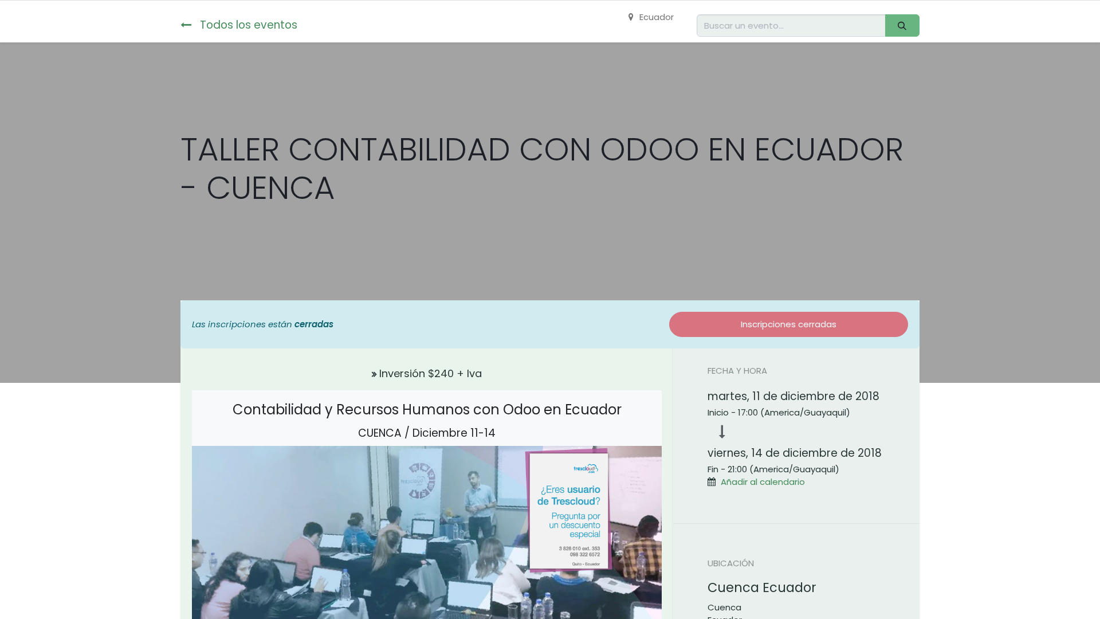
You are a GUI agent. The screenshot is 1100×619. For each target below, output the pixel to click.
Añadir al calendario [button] (763, 482)
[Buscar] (902, 25)
